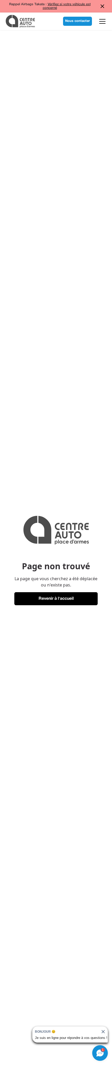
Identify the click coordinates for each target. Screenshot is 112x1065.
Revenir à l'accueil (56, 599)
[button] (101, 21)
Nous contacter (77, 21)
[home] (20, 21)
